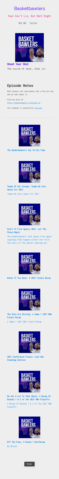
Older (29, 464)
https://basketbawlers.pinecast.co (23, 103)
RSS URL (23, 23)
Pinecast (38, 108)
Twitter (34, 23)
